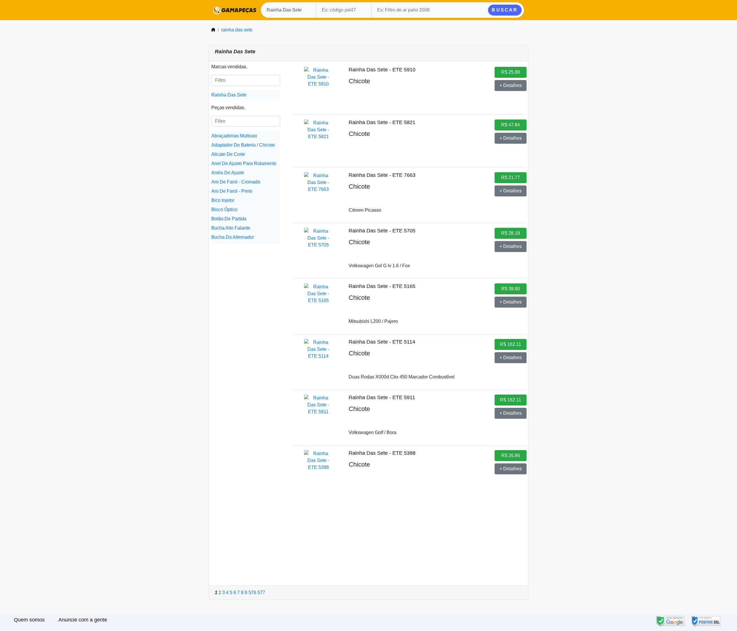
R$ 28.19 (510, 233)
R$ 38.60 (510, 288)
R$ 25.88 (510, 72)
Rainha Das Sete (228, 94)
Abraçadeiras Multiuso (234, 135)
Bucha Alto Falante (230, 228)
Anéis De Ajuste (227, 172)
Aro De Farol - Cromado (235, 181)
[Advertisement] (368, 542)
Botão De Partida (228, 218)
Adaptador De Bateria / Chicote (243, 145)
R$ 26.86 (510, 455)
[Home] (213, 29)
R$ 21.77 (510, 177)
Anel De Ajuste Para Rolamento (243, 163)
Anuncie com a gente (82, 620)
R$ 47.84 (510, 124)
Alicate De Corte (228, 154)
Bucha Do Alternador (232, 237)
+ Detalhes (510, 85)
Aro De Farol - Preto (231, 191)
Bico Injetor (222, 200)
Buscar (505, 9)
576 (252, 592)
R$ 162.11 (510, 344)
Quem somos (29, 620)
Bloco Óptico (224, 209)
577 (261, 592)
